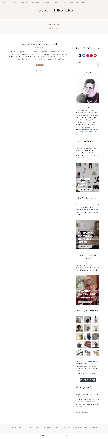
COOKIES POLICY (82, 415)
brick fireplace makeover (87, 205)
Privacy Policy (94, 427)
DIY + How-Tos (46, 2)
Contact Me (13, 427)
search (3, 2)
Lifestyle (57, 2)
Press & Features (77, 427)
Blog (86, 427)
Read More (40, 64)
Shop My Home (74, 2)
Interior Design (24, 2)
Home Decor (35, 2)
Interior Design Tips (45, 427)
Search (78, 62)
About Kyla (85, 2)
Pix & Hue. (69, 436)
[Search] (98, 65)
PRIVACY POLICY (82, 413)
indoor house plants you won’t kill (40, 44)
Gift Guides (57, 427)
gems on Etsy (93, 361)
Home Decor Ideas (33, 427)
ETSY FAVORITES (87, 380)
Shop (64, 2)
